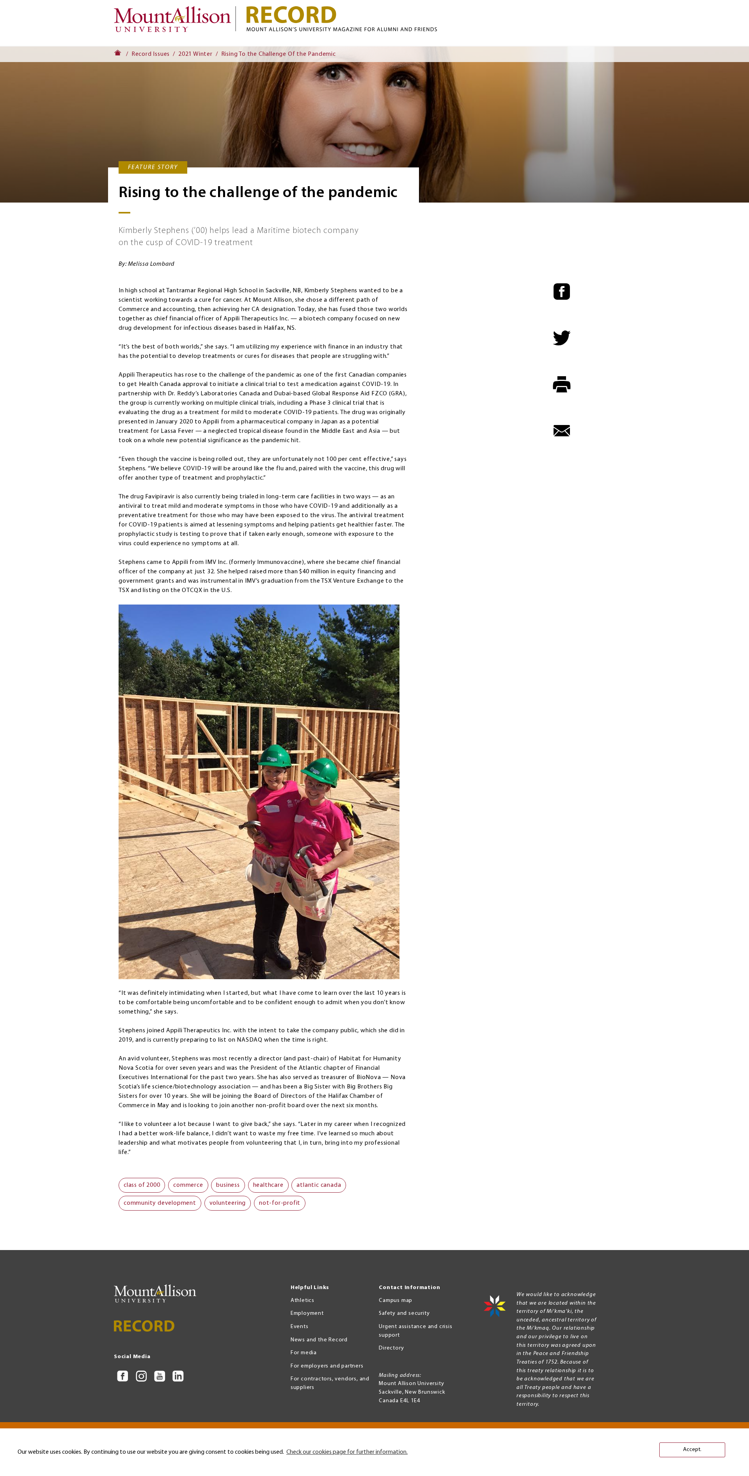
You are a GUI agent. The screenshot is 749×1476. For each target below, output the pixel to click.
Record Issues (150, 54)
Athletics (302, 1301)
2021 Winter (195, 54)
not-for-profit (279, 1203)
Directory (391, 1348)
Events (300, 1327)
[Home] (176, 22)
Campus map (395, 1301)
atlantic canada (318, 1185)
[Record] (441, 18)
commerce (188, 1185)
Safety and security (404, 1313)
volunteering (227, 1203)
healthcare (268, 1185)
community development (160, 1203)
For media (304, 1353)
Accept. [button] (692, 1450)
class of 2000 (142, 1185)
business (228, 1185)
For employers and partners (327, 1366)
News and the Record (319, 1340)
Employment (307, 1313)
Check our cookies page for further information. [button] (347, 1452)
